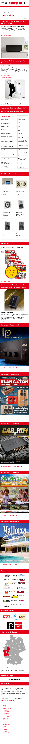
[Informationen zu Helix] (14, 588)
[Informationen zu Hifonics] (22, 588)
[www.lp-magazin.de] (10, 628)
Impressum (6, 723)
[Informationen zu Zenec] (22, 605)
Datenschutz (6, 728)
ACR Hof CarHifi (14, 680)
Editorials (5, 720)
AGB (4, 726)
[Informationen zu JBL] (6, 592)
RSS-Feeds (6, 716)
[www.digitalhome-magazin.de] (6, 620)
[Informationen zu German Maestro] (21, 583)
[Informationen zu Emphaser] (22, 580)
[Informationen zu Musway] (6, 596)
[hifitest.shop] (18, 628)
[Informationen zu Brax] (6, 580)
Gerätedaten (6, 712)
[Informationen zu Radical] (6, 601)
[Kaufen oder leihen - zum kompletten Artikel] (14, 89)
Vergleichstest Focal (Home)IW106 (20, 214)
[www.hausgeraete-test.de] (14, 620)
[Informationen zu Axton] (21, 575)
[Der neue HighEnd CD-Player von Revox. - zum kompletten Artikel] (14, 47)
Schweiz (6, 667)
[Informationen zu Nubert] (14, 596)
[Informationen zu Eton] (13, 583)
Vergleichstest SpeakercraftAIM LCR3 (20, 193)
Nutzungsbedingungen (9, 733)
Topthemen (6, 718)
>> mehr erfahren (6, 281)
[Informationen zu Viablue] (6, 606)
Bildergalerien (7, 713)
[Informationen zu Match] (12, 591)
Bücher (5, 707)
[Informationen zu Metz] (20, 592)
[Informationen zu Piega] (22, 596)
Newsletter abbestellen (7, 700)
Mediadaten (6, 724)
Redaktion (6, 710)
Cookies (5, 729)
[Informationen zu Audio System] (14, 576)
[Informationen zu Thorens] (22, 600)
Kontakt (5, 731)
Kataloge (5, 715)
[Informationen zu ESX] (6, 584)
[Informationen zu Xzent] (14, 605)
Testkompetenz (7, 708)
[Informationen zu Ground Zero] (6, 588)
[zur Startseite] (16, 3)
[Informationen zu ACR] (7, 576)
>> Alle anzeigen (6, 35)
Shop (4, 705)
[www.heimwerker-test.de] (22, 620)
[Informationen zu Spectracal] (14, 600)
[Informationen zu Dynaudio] (14, 579)
